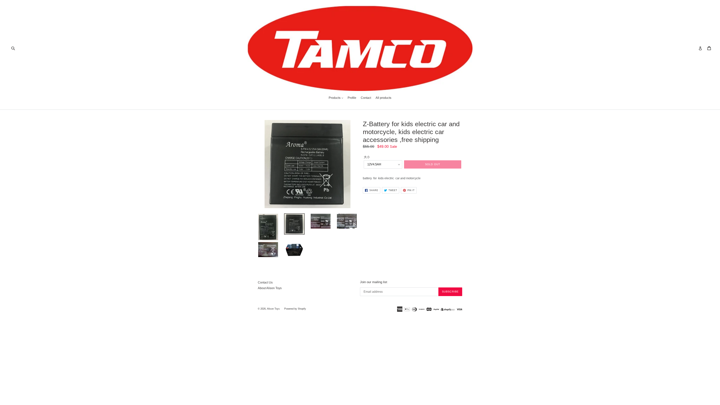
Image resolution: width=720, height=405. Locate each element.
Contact (366, 97)
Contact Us (265, 282)
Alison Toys (273, 308)
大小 (367, 157)
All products (383, 97)
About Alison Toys (270, 288)
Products (335, 97)
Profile (352, 97)
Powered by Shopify (295, 308)
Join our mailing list (373, 282)
